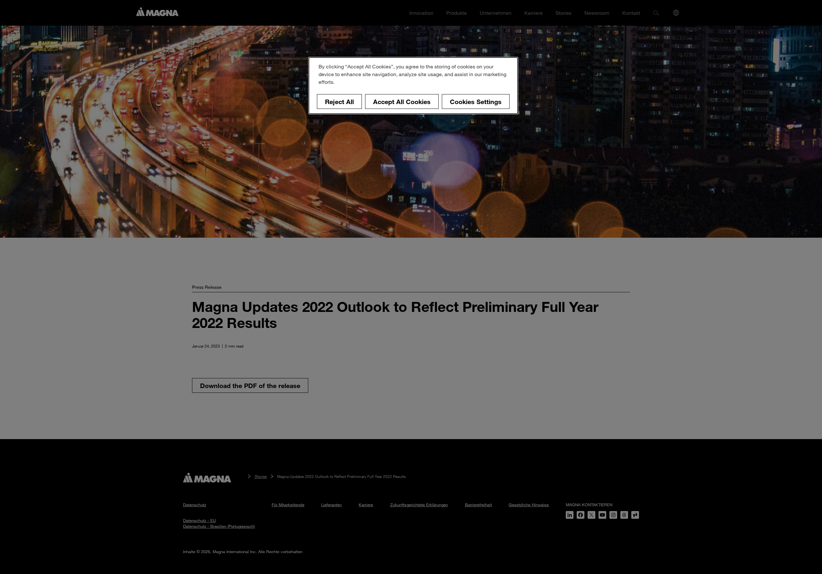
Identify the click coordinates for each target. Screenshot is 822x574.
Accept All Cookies (402, 101)
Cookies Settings (476, 101)
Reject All (339, 101)
